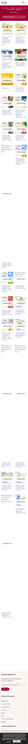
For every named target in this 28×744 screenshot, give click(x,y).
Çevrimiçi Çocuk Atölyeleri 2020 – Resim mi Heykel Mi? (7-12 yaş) (20, 89)
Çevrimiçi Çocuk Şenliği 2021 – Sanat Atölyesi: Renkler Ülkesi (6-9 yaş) (7, 65)
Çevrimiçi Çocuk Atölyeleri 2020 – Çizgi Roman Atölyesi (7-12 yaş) (21, 138)
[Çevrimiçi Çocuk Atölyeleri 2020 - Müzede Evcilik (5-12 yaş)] (7, 203)
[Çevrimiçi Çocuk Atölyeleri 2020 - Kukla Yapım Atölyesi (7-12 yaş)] (7, 553)
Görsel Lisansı (5, 662)
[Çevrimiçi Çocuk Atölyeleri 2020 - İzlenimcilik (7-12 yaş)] (7, 403)
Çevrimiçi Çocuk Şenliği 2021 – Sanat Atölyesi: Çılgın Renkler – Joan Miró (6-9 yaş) (6, 40)
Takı (2, 647)
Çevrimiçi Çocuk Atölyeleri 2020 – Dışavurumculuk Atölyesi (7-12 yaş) (7, 112)
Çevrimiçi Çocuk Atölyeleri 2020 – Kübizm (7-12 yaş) (20, 287)
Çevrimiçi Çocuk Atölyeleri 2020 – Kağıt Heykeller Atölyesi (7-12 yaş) (7, 138)
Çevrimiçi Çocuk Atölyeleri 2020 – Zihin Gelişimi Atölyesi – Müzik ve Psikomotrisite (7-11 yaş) (7, 336)
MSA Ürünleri (4, 653)
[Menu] (26, 3)
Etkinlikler (3, 668)
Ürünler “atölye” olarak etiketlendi (17, 8)
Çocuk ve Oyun (5, 635)
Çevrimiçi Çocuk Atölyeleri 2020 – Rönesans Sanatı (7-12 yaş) (20, 312)
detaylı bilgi (8, 741)
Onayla (17, 741)
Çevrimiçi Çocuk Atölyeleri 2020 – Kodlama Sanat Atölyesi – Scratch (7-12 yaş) (21, 161)
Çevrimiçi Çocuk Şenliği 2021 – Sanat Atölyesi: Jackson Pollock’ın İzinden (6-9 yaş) (21, 40)
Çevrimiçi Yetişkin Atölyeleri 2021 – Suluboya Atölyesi (21, 64)
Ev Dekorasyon (5, 638)
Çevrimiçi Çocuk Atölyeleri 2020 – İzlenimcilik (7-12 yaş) (6, 465)
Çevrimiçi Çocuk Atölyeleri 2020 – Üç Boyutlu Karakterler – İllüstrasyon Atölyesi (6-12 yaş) (21, 113)
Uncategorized (5, 656)
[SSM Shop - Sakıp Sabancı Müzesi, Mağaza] (7, 2)
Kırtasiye (3, 641)
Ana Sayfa (5, 8)
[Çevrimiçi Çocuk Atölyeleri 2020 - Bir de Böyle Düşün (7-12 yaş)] (21, 403)
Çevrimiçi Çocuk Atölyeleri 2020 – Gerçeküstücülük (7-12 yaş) (20, 335)
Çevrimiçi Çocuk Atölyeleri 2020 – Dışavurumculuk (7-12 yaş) (6, 488)
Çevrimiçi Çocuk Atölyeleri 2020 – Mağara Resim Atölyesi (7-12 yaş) (7, 312)
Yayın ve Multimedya (7, 650)
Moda (3, 644)
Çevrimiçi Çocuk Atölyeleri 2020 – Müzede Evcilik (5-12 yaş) (7, 265)
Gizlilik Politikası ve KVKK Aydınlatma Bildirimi (14, 731)
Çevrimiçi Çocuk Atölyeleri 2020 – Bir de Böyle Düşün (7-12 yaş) (21, 465)
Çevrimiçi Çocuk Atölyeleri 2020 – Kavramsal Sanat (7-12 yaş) (20, 488)
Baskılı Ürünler (5, 632)
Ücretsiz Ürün (5, 88)
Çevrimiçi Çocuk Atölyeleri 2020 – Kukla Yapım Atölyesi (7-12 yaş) (7, 615)
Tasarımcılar (4, 659)
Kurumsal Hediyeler (7, 665)
